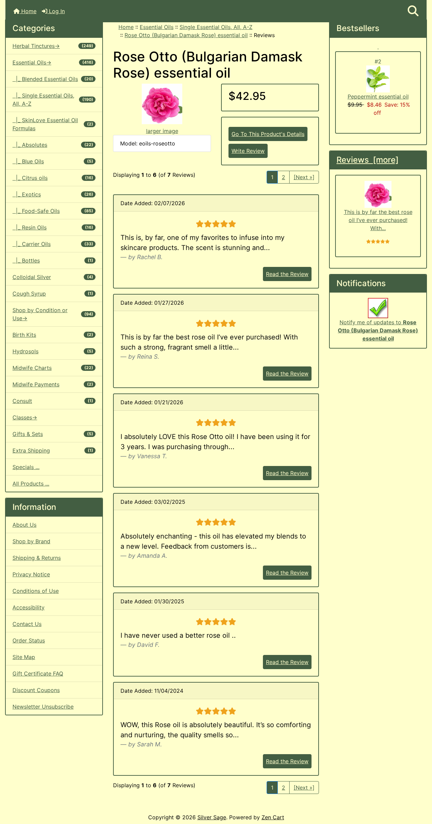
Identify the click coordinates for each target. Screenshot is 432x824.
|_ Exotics (52, 194)
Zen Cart (273, 817)
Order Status (28, 640)
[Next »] (304, 177)
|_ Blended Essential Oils (52, 79)
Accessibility (28, 607)
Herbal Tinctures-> (52, 46)
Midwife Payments (52, 384)
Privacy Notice (31, 574)
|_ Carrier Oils (52, 244)
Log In (56, 11)
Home (28, 11)
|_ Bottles (52, 260)
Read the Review (287, 274)
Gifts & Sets (52, 434)
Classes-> (24, 417)
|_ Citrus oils (52, 177)
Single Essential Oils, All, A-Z (216, 27)
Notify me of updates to (378, 330)
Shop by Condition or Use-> (52, 314)
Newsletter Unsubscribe (43, 706)
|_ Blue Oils (52, 161)
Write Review (248, 150)
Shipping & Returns (36, 557)
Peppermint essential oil (378, 96)
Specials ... (25, 467)
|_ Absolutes (52, 144)
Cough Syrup (52, 293)
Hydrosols (52, 351)
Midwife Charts (52, 367)
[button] (413, 11)
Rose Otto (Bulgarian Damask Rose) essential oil (186, 35)
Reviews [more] (367, 160)
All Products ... (30, 483)
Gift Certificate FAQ (37, 673)
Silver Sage (211, 817)
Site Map (23, 657)
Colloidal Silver (52, 277)
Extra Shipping (52, 450)
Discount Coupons (36, 690)
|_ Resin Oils (52, 227)
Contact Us (27, 624)
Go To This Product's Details (268, 134)
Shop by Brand (31, 541)
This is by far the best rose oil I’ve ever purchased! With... (378, 220)
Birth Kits (52, 334)
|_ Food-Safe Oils (52, 211)
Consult (52, 400)
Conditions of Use (35, 590)
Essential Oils (156, 27)
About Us (24, 524)
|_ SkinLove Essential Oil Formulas (52, 124)
